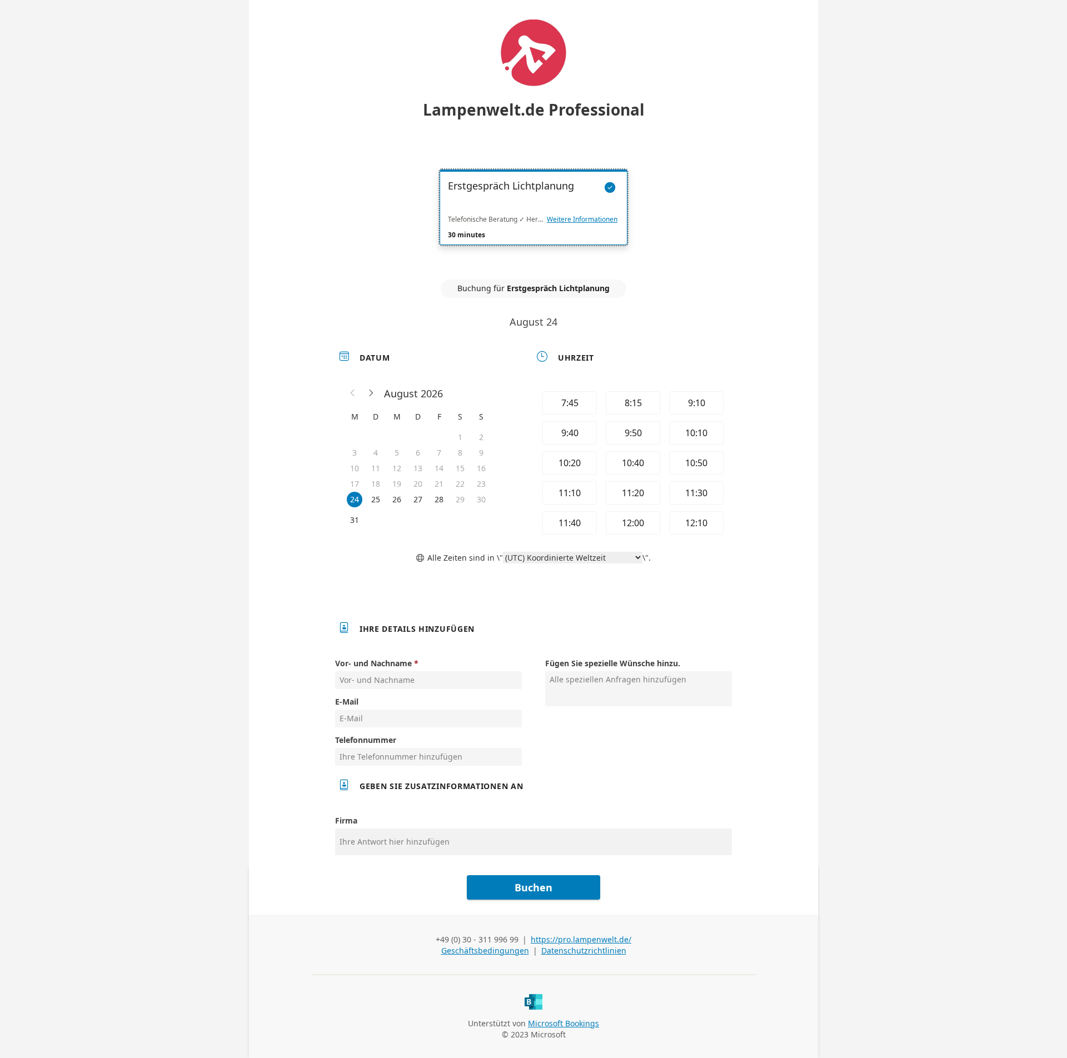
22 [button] (460, 483)
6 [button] (418, 452)
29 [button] (460, 499)
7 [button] (439, 452)
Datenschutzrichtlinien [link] (583, 950)
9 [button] (481, 452)
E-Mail (346, 701)
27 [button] (417, 499)
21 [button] (439, 483)
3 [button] (354, 452)
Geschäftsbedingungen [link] (485, 950)
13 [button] (417, 468)
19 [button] (396, 483)
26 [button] (396, 499)
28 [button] (439, 499)
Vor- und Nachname (373, 663)
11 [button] (375, 468)
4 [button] (375, 452)
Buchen (533, 887)
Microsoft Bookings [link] (563, 1023)
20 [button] (417, 483)
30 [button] (481, 499)
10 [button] (354, 468)
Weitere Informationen (582, 219)
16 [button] (481, 468)
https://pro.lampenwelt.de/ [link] (581, 939)
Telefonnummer (365, 740)
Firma (346, 820)
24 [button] (354, 499)
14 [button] (439, 468)
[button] (353, 393)
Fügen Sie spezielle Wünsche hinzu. (612, 663)
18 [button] (375, 483)
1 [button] (460, 437)
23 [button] (481, 483)
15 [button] (460, 468)
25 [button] (375, 499)
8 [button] (460, 452)
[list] (533, 217)
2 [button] (481, 437)
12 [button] (396, 468)
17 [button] (354, 483)
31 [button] (354, 520)
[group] (632, 463)
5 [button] (397, 452)
